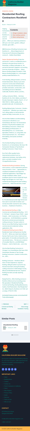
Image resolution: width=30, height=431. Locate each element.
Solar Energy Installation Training (23, 306)
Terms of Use (8, 399)
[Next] (25, 328)
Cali (4, 24)
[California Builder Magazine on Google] (9, 369)
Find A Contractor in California (12, 386)
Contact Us (7, 384)
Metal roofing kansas (18, 37)
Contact (6, 381)
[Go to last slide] (4, 328)
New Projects (8, 390)
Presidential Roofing (10, 325)
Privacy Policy (8, 392)
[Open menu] (27, 3)
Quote (5, 395)
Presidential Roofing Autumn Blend (12, 230)
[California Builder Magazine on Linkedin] (15, 369)
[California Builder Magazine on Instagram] (12, 369)
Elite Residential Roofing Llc (10, 210)
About (5, 377)
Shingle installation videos (20, 33)
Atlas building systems (19, 35)
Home (5, 388)
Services (6, 397)
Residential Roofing (7, 11)
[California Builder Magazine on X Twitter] (6, 369)
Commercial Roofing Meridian (7, 306)
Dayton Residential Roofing (10, 59)
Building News (8, 379)
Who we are (7, 401)
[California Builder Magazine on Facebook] (3, 369)
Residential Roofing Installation (11, 165)
